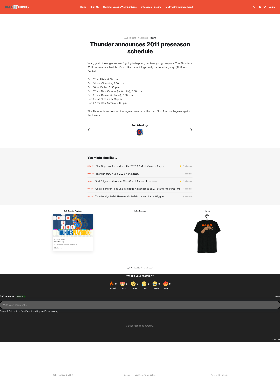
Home (83, 7)
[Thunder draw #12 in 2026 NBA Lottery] (140, 174)
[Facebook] (260, 7)
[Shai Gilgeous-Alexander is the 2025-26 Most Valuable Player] (140, 166)
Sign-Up (94, 7)
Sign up (127, 375)
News (153, 38)
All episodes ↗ (149, 268)
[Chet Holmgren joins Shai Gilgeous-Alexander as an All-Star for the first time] (140, 189)
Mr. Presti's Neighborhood (179, 7)
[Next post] (190, 130)
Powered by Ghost (219, 375)
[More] (198, 7)
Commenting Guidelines (145, 375)
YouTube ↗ (138, 268)
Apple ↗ (129, 268)
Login (272, 7)
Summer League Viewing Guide (120, 7)
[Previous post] (89, 130)
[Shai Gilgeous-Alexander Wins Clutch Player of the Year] (140, 181)
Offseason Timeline (151, 7)
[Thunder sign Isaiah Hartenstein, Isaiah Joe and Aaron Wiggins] (140, 196)
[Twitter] (265, 7)
